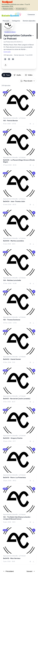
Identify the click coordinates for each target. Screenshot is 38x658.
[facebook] (9, 59)
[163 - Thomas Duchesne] (19, 307)
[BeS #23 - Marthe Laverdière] (19, 228)
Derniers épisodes (29, 21)
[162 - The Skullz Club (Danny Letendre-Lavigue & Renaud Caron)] (19, 505)
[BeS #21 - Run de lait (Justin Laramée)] (19, 386)
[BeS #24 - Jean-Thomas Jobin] (19, 189)
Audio (19, 75)
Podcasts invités (8, 9)
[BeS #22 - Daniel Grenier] (19, 346)
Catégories (16, 21)
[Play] (33, 92)
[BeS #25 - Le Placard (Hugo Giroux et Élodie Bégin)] (19, 148)
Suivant (29, 571)
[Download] (33, 123)
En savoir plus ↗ (21, 9)
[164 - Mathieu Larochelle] (19, 267)
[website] (5, 59)
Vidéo (30, 75)
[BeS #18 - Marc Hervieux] (19, 546)
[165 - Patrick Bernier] (19, 108)
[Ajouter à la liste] (30, 123)
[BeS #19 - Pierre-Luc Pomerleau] (19, 465)
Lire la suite (7, 52)
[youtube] (13, 59)
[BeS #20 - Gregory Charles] (19, 425)
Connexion (31, 14)
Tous (8, 75)
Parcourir (6, 21)
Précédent (10, 571)
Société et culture (10, 32)
